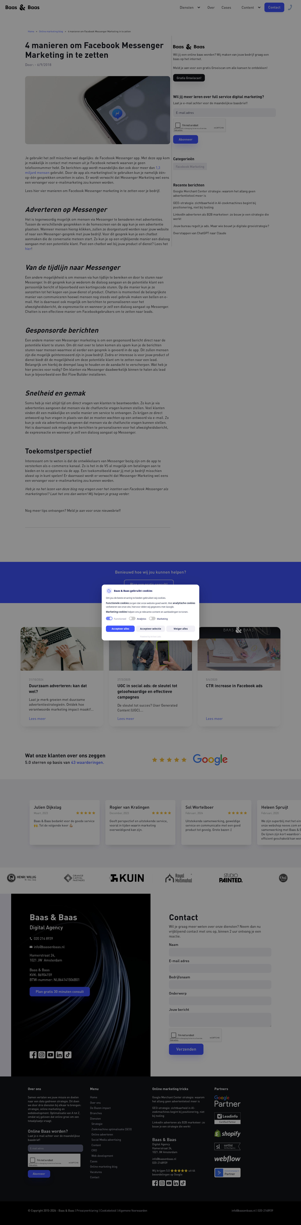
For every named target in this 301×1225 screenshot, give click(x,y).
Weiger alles (181, 628)
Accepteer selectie (150, 628)
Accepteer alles (120, 628)
